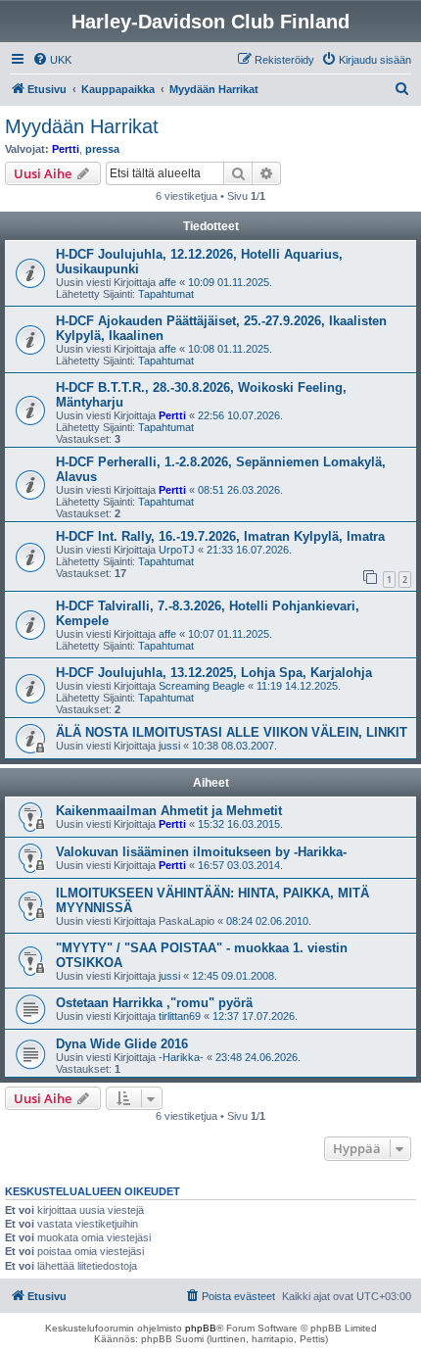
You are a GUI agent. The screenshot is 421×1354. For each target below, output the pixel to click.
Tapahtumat (166, 294)
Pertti (65, 149)
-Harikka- (181, 1057)
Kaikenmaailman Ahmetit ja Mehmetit (169, 810)
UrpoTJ (177, 550)
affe (167, 282)
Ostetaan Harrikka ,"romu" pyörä (154, 1002)
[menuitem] (51, 60)
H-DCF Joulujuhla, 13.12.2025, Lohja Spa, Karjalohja (214, 672)
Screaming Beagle (202, 686)
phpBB (200, 1328)
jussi (169, 745)
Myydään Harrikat (82, 126)
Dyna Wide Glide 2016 (122, 1044)
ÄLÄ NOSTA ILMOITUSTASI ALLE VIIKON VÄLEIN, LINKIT (231, 732)
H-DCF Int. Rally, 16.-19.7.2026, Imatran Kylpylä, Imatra (220, 536)
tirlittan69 (180, 1016)
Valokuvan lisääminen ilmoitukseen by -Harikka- (201, 852)
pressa (102, 149)
